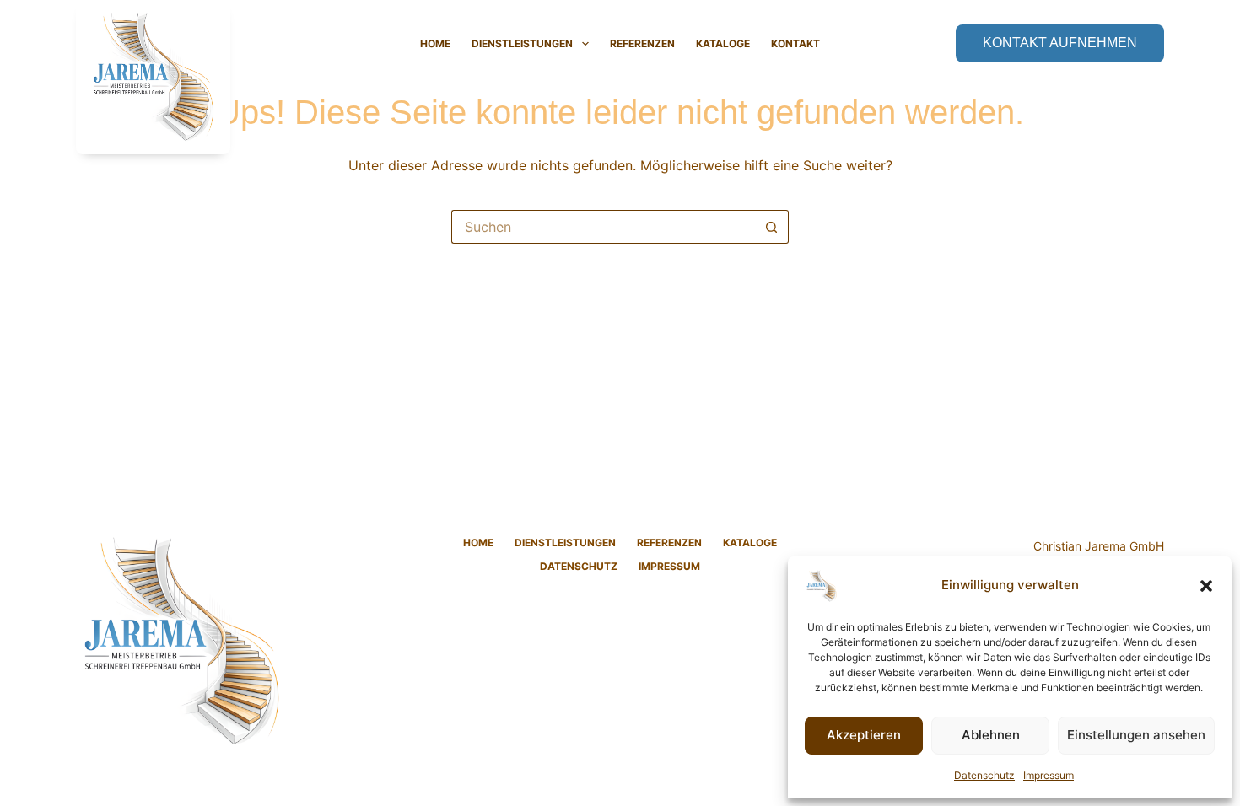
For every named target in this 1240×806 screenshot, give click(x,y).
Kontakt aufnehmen (1060, 42)
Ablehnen (991, 735)
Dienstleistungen (522, 43)
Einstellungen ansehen (1136, 735)
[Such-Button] (772, 227)
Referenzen (642, 43)
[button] (1206, 586)
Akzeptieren (864, 735)
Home (435, 43)
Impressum (1048, 775)
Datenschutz (984, 775)
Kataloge (723, 43)
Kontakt (795, 43)
